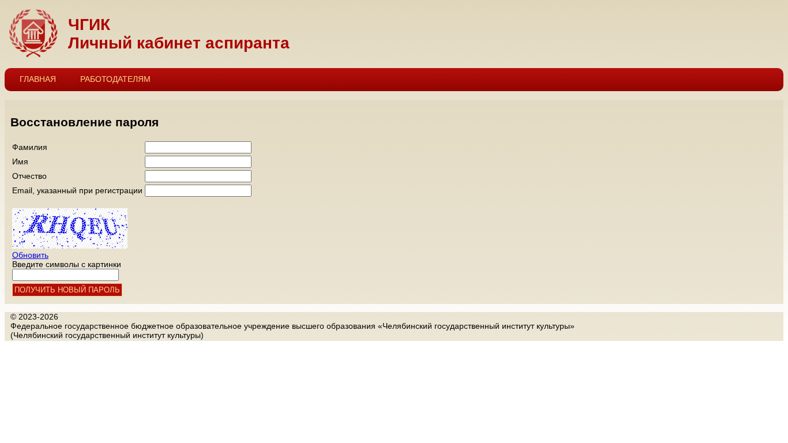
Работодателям (115, 79)
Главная (38, 79)
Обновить (30, 255)
